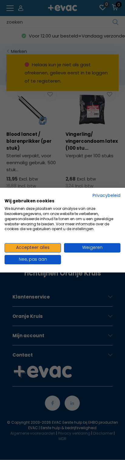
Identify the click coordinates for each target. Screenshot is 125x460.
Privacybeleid (106, 195)
